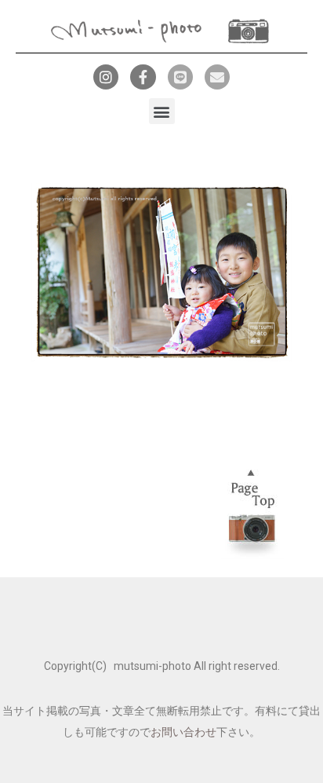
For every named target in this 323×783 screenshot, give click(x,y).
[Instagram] (105, 77)
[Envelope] (217, 77)
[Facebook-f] (142, 77)
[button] (162, 111)
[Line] (180, 77)
